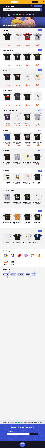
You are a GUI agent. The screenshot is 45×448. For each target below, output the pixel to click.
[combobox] (21, 9)
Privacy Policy (20, 436)
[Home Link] (10, 6)
